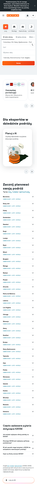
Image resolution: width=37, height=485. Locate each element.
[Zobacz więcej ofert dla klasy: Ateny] (33, 328)
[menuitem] (5, 28)
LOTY (13, 199)
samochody (24, 192)
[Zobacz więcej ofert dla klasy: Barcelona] (33, 196)
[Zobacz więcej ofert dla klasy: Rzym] (33, 245)
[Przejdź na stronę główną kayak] (13, 15)
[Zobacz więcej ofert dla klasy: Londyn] (33, 238)
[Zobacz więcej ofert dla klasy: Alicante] (33, 287)
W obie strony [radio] (8, 37)
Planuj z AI (11, 133)
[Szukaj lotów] (5, 26)
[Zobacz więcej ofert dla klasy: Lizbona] (33, 300)
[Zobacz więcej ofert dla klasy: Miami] (33, 252)
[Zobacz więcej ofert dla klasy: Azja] (33, 363)
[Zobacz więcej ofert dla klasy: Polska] (33, 370)
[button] (35, 6)
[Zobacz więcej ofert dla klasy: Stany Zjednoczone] (33, 349)
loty (9, 192)
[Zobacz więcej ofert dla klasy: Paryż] (33, 231)
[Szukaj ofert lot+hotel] (31, 26)
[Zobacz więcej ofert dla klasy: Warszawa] (33, 377)
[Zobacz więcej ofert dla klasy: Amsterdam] (33, 217)
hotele (15, 192)
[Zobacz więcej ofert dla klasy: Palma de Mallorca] (33, 294)
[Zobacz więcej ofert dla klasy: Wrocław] (33, 397)
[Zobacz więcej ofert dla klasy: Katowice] (33, 411)
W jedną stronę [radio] (21, 37)
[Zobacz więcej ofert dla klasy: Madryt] (33, 273)
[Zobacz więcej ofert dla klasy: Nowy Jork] (33, 203)
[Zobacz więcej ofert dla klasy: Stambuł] (33, 224)
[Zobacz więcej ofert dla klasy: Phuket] (33, 280)
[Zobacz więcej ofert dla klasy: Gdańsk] (33, 384)
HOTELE (18, 199)
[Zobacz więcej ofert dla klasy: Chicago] (33, 314)
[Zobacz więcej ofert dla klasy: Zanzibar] (33, 335)
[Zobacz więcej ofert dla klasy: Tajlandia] (33, 356)
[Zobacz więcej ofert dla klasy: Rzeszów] (33, 404)
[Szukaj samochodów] (22, 26)
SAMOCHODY (7, 199)
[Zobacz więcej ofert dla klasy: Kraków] (33, 391)
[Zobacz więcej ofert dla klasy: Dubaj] (33, 210)
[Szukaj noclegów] (14, 26)
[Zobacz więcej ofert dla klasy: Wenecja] (33, 321)
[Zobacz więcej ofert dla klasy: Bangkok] (33, 259)
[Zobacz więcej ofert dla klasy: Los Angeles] (33, 307)
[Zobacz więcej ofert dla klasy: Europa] (33, 342)
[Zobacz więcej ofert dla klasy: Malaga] (33, 266)
